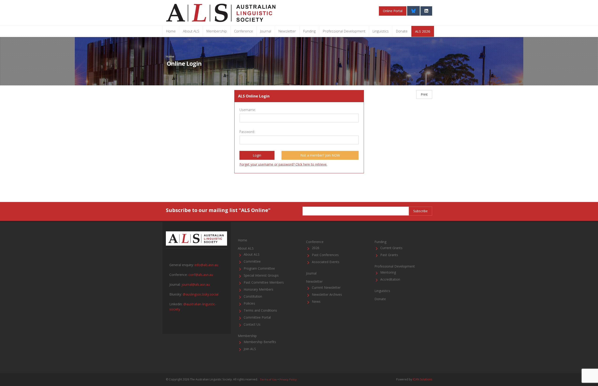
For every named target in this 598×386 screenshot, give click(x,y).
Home (171, 31)
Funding (309, 31)
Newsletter (287, 31)
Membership (216, 31)
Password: (247, 131)
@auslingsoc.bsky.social (200, 294)
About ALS (191, 31)
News (316, 301)
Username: (247, 110)
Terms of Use (268, 379)
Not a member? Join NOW (320, 155)
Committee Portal (257, 317)
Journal (265, 31)
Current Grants (391, 248)
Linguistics (381, 31)
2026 (315, 248)
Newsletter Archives (327, 294)
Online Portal (392, 11)
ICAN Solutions (422, 379)
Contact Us (252, 324)
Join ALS (250, 349)
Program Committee (259, 268)
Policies (249, 303)
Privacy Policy (288, 379)
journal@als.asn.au (196, 284)
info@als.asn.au (206, 265)
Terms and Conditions (260, 310)
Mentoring (388, 272)
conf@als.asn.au (201, 274)
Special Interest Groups (261, 275)
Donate (402, 31)
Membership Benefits (260, 342)
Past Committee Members (264, 282)
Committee (252, 261)
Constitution (253, 296)
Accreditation (390, 279)
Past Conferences (325, 255)
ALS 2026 (422, 31)
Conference (243, 31)
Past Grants (389, 255)
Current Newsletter (326, 287)
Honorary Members (258, 289)
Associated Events (325, 262)
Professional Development (344, 31)
